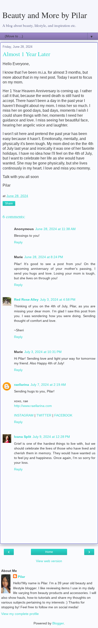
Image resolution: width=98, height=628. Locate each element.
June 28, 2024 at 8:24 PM (43, 257)
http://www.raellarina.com (33, 406)
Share (9, 203)
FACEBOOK (63, 415)
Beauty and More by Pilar (44, 15)
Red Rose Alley (26, 299)
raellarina (21, 384)
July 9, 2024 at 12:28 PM (51, 437)
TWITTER (43, 415)
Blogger (58, 623)
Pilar (21, 577)
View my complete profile (20, 614)
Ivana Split (22, 437)
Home (49, 552)
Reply (18, 242)
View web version (49, 561)
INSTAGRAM (24, 415)
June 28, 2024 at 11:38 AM (55, 229)
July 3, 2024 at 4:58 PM (57, 299)
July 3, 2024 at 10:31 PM (43, 352)
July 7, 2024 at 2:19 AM (48, 384)
